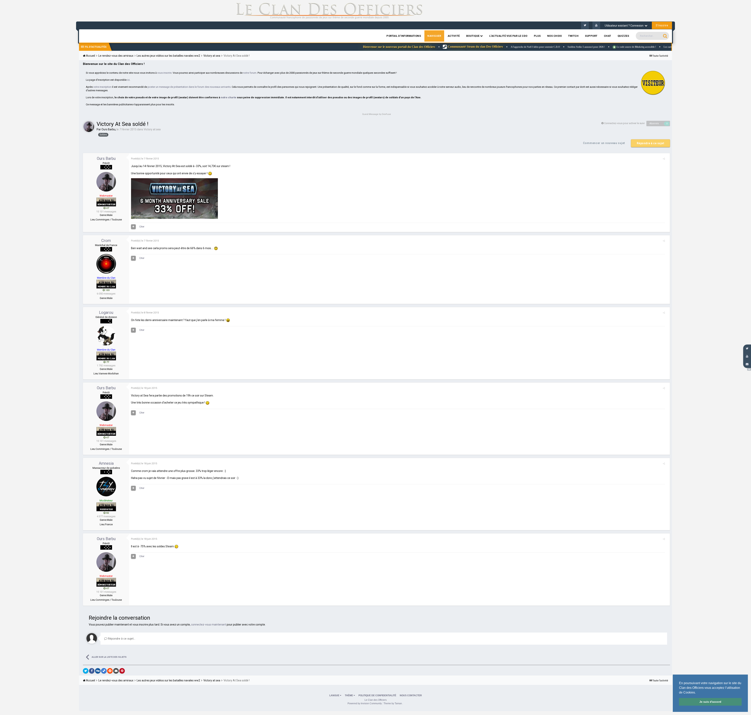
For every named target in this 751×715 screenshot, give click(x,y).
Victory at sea (152, 129)
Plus (537, 35)
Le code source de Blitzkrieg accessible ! (589, 47)
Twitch (573, 35)
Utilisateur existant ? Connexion (625, 25)
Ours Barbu (108, 129)
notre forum (249, 72)
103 (107, 290)
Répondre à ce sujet (650, 143)
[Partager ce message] (664, 158)
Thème (349, 695)
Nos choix (554, 35)
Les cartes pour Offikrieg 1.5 (631, 47)
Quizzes (623, 35)
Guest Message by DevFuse (376, 114)
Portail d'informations (403, 35)
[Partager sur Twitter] (85, 671)
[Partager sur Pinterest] (122, 671)
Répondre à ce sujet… (121, 638)
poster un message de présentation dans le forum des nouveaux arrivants (189, 86)
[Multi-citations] (133, 226)
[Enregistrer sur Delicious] (104, 671)
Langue (334, 695)
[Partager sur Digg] (98, 671)
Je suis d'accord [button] (710, 701)
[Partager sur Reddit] (110, 671)
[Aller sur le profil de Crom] (106, 264)
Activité (454, 35)
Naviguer (434, 35)
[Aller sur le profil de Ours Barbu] (88, 126)
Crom (106, 240)
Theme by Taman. (393, 703)
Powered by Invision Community (365, 703)
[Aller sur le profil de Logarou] (106, 336)
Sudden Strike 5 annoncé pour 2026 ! (539, 47)
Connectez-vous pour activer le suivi (624, 123)
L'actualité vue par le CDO (508, 35)
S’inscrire (662, 25)
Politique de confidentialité (377, 695)
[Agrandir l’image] (210, 173)
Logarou (106, 312)
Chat (607, 35)
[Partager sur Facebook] (91, 671)
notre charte (228, 97)
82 (107, 512)
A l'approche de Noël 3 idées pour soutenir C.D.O (488, 47)
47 (107, 208)
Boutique (473, 35)
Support (591, 35)
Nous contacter (411, 695)
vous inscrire (164, 72)
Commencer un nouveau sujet (604, 143)
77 (107, 362)
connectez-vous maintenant (208, 624)
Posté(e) (145, 158)
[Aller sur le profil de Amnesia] (106, 487)
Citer (141, 226)
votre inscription (102, 86)
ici (128, 79)
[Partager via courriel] (116, 671)
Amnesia (106, 463)
